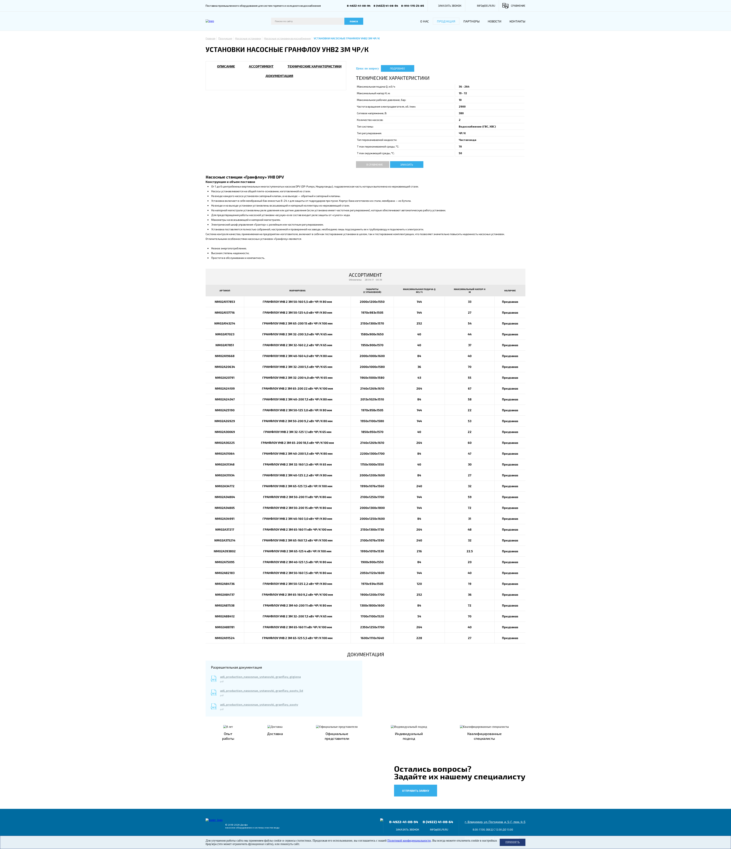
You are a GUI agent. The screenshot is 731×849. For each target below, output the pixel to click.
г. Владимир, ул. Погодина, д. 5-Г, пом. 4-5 (495, 821)
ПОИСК (354, 21)
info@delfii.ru (486, 5)
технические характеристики (314, 66)
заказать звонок (449, 5)
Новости (494, 21)
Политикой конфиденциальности (409, 840)
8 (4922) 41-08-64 (385, 5)
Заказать (406, 164)
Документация (279, 76)
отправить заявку (415, 790)
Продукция (446, 21)
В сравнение (374, 164)
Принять (512, 842)
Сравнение (518, 5)
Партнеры (471, 21)
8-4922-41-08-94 (358, 5)
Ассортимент (261, 66)
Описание (226, 66)
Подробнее (397, 68)
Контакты (517, 21)
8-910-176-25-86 (412, 5)
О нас (424, 21)
